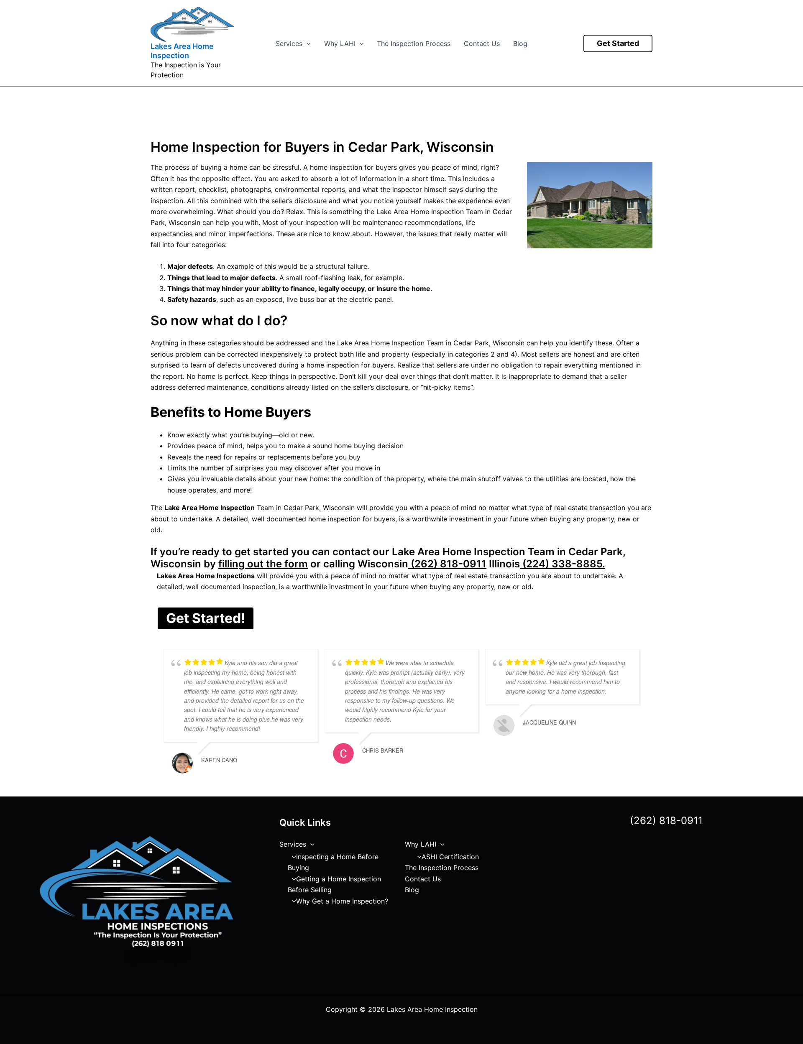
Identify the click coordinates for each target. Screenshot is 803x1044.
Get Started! (205, 618)
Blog (520, 43)
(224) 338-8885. (562, 564)
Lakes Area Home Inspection (182, 51)
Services (289, 43)
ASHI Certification (450, 857)
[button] (306, 43)
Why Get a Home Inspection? (342, 901)
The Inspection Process (413, 43)
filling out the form (263, 564)
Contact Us (482, 43)
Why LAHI (339, 43)
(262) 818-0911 (447, 564)
